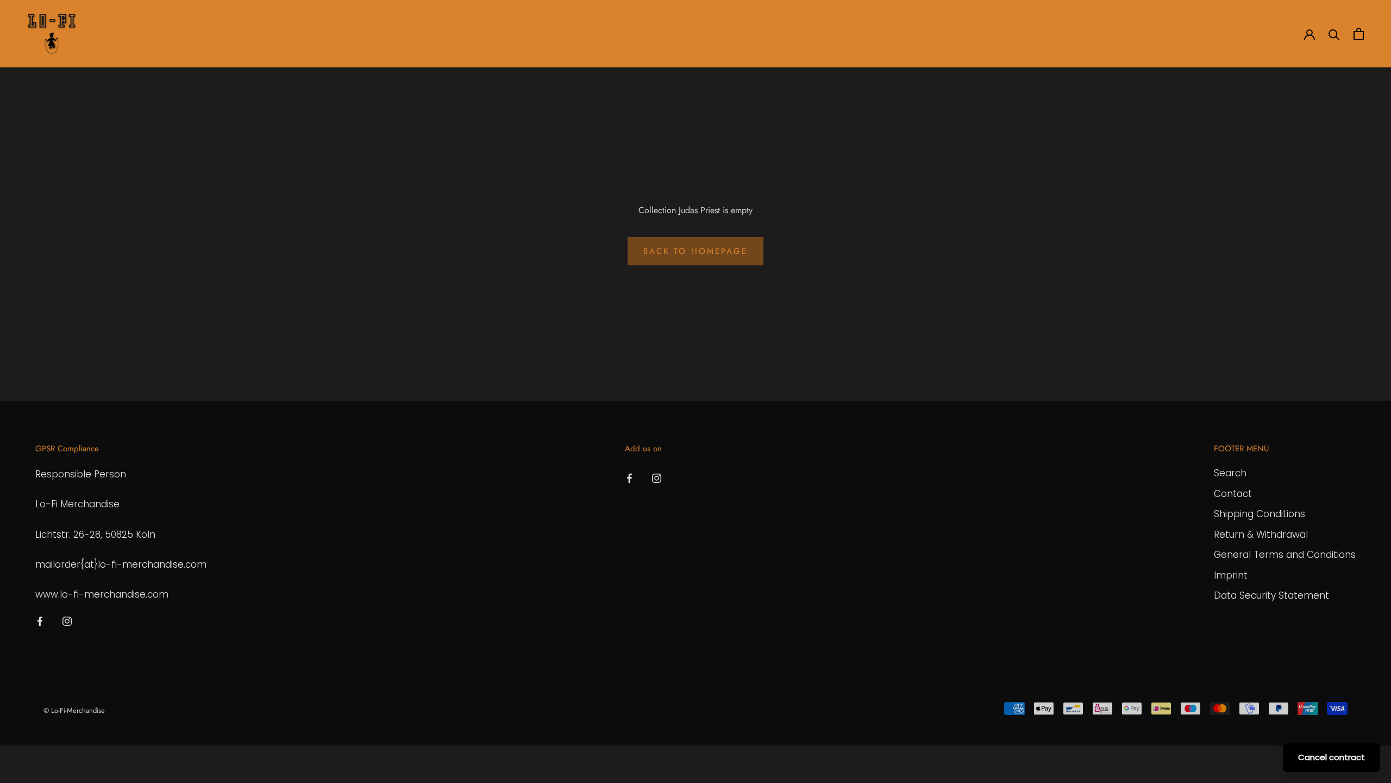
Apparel (154, 34)
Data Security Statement (1271, 595)
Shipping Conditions (1259, 513)
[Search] (1334, 34)
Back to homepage (695, 251)
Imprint (1231, 575)
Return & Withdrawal (1261, 534)
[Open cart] (1359, 34)
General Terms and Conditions (1285, 554)
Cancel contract (1331, 757)
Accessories (211, 34)
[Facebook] (40, 620)
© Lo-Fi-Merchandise (74, 710)
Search (1230, 473)
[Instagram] (67, 620)
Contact (1233, 493)
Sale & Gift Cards (328, 34)
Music (265, 34)
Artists (107, 34)
